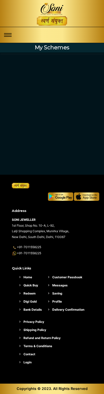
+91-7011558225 (29, 247)
